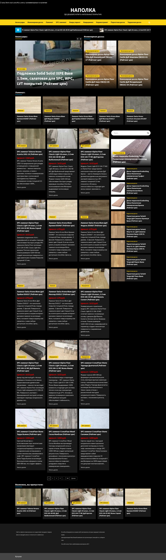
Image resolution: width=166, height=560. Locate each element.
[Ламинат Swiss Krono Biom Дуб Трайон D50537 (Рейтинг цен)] (83, 105)
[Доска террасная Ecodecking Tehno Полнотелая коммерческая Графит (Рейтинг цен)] (118, 174)
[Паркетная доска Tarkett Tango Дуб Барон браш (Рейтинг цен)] (118, 261)
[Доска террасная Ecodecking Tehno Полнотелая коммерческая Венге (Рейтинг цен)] (118, 188)
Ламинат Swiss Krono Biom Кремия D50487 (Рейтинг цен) (27, 118)
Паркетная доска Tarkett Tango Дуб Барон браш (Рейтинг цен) (136, 262)
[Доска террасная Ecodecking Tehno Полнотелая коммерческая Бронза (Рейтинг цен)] (118, 203)
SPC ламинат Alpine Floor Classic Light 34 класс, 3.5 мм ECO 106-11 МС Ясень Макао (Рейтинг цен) (61, 367)
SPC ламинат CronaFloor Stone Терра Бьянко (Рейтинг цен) (30, 433)
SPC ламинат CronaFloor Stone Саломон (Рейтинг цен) (94, 433)
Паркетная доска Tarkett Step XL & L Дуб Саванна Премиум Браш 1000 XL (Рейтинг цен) (136, 247)
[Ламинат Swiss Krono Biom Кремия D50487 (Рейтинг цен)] (28, 105)
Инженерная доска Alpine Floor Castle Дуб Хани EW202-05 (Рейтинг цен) (100, 82)
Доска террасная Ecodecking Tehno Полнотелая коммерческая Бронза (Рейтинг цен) (138, 204)
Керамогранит (102, 22)
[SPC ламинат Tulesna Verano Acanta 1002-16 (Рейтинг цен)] (30, 139)
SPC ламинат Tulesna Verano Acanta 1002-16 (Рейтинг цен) (30, 153)
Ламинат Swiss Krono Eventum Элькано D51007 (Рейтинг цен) (137, 118)
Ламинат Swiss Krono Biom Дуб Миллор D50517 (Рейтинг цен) (109, 118)
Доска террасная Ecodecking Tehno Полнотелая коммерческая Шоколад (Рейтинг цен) (130, 159)
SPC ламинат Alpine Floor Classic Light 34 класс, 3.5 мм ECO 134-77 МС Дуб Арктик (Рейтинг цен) (107, 30)
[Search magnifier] (148, 133)
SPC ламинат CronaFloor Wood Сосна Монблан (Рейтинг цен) (62, 433)
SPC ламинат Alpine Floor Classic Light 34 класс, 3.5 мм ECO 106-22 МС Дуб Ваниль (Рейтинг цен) (29, 367)
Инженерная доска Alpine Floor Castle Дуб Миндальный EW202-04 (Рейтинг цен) (134, 82)
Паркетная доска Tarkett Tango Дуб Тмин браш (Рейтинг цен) (136, 276)
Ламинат (49, 22)
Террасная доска (134, 22)
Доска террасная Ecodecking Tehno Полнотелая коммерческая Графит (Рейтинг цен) (138, 175)
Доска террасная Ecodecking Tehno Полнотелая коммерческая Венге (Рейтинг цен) (138, 189)
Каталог (18, 556)
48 (67, 478)
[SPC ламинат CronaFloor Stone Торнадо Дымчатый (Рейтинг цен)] (94, 350)
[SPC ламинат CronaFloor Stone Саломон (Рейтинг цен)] (94, 419)
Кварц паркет (74, 22)
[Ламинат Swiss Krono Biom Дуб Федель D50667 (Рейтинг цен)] (55, 105)
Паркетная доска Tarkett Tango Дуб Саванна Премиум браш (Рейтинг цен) (138, 218)
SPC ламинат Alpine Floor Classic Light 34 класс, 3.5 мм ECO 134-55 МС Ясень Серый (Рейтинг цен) (29, 227)
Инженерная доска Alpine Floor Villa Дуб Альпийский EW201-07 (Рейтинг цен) (100, 57)
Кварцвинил (88, 22)
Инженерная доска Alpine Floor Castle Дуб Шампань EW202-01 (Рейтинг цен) (134, 57)
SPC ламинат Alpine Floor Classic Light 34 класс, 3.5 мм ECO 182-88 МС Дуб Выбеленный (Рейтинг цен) (61, 155)
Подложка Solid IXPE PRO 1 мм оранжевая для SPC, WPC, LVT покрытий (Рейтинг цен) (53, 78)
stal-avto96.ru (15, 2)
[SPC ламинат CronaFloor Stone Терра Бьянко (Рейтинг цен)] (30, 419)
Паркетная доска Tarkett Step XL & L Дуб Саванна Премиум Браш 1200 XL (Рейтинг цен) (136, 233)
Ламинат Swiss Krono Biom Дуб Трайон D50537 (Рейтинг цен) (83, 118)
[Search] (149, 22)
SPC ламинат (61, 22)
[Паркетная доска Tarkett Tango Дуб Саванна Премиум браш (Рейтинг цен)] (118, 217)
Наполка (83, 10)
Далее (73, 478)
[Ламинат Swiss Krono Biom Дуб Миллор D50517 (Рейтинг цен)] (110, 105)
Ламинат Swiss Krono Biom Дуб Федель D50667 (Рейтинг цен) (54, 118)
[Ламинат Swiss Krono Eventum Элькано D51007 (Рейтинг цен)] (138, 105)
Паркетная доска (118, 22)
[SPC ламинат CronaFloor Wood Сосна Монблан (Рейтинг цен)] (62, 419)
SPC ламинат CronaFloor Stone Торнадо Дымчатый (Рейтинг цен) (94, 366)
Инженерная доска (35, 22)
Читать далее (21, 187)
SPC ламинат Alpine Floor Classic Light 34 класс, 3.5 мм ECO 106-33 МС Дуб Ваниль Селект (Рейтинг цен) (93, 295)
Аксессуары (20, 22)
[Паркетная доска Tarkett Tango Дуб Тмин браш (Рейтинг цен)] (118, 275)
